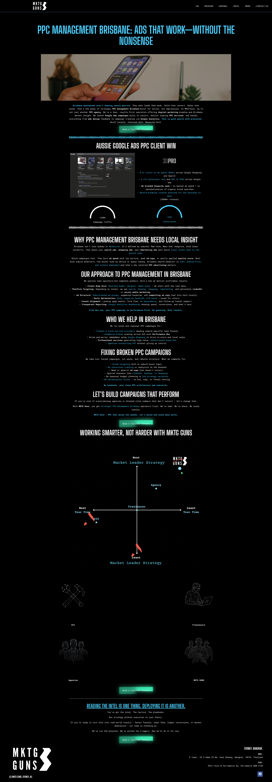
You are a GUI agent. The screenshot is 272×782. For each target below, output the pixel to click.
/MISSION (208, 6)
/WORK (247, 6)
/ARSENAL (222, 6)
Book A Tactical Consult (136, 129)
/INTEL (235, 6)
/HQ (197, 6)
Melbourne (114, 246)
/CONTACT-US (261, 6)
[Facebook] (260, 774)
